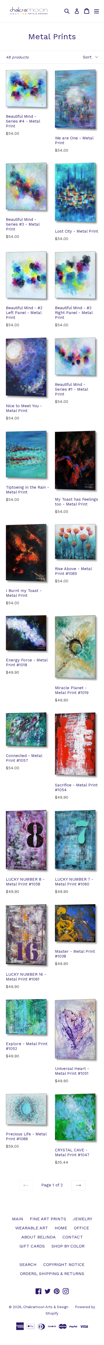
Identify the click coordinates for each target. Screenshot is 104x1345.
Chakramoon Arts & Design (45, 1307)
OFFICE (81, 1227)
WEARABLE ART (31, 1227)
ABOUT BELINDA (38, 1237)
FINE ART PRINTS (48, 1218)
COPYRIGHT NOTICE (64, 1264)
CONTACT (72, 1237)
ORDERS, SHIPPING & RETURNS (52, 1273)
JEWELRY (82, 1218)
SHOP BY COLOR (68, 1246)
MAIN (17, 1218)
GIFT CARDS (32, 1246)
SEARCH (28, 1264)
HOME (61, 1227)
